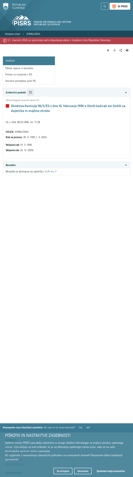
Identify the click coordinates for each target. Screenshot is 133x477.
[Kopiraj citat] (30, 92)
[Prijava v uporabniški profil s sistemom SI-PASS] (120, 6)
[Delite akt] (121, 50)
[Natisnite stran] (127, 50)
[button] (66, 92)
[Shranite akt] (114, 50)
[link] (12, 34)
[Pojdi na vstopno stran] (14, 9)
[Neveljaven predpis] (7, 106)
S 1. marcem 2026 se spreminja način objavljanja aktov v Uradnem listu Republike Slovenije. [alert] (59, 40)
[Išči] (105, 6)
